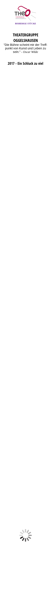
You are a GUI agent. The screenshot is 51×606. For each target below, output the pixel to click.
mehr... (7, 505)
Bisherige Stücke (25, 23)
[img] (25, 13)
